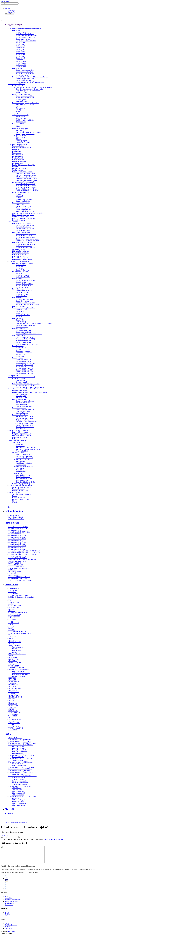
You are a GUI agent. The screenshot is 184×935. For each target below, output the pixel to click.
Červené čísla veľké (18, 757)
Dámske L (19, 197)
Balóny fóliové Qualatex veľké (25, 247)
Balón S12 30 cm (17, 297)
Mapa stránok (9, 905)
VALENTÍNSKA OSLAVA (17, 566)
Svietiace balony (21, 322)
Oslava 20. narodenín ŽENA (17, 535)
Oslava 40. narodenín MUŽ (16, 540)
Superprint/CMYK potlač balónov (26, 421)
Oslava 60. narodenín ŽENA (17, 549)
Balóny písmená (17, 68)
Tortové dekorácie (17, 647)
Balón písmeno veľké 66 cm (24, 72)
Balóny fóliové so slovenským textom (27, 239)
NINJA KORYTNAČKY (16, 668)
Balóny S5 (19, 268)
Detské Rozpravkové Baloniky (25, 325)
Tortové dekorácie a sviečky (20, 115)
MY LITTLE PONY (14, 662)
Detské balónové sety (18, 489)
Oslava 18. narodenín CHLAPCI (18, 530)
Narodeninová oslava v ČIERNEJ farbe (20, 772)
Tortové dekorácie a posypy (20, 459)
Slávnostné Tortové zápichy (24, 478)
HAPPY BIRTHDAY (15, 614)
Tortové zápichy (17, 473)
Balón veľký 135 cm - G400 (24, 372)
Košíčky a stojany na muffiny (21, 484)
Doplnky (15, 652)
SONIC (10, 702)
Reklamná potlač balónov (20, 415)
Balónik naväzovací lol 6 (23, 330)
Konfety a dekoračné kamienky (21, 94)
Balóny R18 (19, 316)
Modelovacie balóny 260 (23, 340)
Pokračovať (4, 835)
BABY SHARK (13, 593)
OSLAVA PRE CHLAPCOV (17, 558)
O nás (6, 896)
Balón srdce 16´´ (21, 354)
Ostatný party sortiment (23, 142)
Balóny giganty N (17, 358)
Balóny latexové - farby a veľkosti (18, 261)
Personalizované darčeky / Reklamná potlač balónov (24, 389)
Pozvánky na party (21, 141)
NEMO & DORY (13, 666)
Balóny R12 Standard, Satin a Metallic (27, 304)
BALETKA (12, 592)
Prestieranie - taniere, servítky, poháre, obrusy (26, 103)
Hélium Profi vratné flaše (16, 519)
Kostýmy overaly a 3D (19, 159)
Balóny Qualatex (17, 278)
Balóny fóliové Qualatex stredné (26, 237)
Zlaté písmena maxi (18, 795)
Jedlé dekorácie (20, 461)
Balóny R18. (20, 313)
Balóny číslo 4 (20, 47)
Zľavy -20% (8, 898)
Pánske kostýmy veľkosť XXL (25, 211)
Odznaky (15, 503)
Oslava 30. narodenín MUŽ (16, 537)
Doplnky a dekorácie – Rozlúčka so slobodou (30, 387)
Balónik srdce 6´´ (21, 347)
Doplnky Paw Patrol (18, 676)
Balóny (14, 649)
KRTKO (11, 626)
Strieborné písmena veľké (20, 783)
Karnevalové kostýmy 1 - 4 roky (26, 184)
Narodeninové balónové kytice (21, 487)
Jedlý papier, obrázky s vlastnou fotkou (28, 449)
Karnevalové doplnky (18, 220)
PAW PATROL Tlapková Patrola (18, 669)
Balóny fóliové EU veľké (24, 246)
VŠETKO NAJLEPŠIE (15, 728)
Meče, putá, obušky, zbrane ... (21, 216)
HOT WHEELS (13, 618)
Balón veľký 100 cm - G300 (24, 368)
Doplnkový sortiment (14, 492)
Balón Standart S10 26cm (20, 272)
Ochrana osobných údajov (13, 899)
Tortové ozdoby (21, 122)
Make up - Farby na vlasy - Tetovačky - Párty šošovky (28, 213)
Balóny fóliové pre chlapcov (20, 253)
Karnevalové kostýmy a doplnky (18, 144)
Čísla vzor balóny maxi (19, 803)
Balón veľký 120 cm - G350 (24, 370)
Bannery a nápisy (21, 92)
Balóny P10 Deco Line (23, 277)
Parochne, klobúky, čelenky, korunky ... (24, 218)
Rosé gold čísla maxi (18, 748)
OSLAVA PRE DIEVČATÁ (17, 556)
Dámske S (19, 194)
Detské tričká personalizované (25, 425)
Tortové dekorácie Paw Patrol (21, 673)
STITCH (11, 709)
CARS (10, 604)
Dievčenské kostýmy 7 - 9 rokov (26, 177)
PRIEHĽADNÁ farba (15, 738)
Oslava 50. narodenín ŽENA (17, 546)
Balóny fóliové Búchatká (23, 230)
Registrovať (12, 10)
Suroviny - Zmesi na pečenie (24, 458)
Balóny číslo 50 (21, 65)
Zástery (14, 501)
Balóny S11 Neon (21, 296)
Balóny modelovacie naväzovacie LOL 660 (29, 334)
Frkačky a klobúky (18, 123)
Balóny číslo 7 (20, 53)
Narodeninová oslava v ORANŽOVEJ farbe (22, 743)
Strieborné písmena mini (19, 781)
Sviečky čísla (20, 468)
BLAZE (11, 599)
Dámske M (19, 196)
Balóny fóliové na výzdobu (20, 258)
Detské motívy (20, 446)
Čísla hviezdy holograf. (19, 805)
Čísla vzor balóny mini (19, 800)
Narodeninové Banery (23, 403)
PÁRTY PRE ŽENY (14, 563)
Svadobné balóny (21, 380)
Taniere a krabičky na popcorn (25, 104)
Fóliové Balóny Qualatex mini (25, 228)
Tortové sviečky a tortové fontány (22, 466)
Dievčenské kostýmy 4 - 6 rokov (26, 175)
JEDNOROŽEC (13, 623)
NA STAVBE (12, 664)
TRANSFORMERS (14, 719)
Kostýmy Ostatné (17, 158)
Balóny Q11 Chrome (22, 287)
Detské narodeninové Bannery (25, 401)
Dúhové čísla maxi (18, 801)
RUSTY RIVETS (13, 692)
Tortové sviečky (21, 118)
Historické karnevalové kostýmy (22, 147)
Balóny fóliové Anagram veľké (25, 244)
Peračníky (15, 496)
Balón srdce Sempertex (23, 351)
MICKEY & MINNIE (15, 645)
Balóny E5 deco (21, 265)
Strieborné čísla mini (18, 777)
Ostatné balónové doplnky (20, 437)
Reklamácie (8, 928)
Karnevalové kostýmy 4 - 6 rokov (26, 185)
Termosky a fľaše (21, 397)
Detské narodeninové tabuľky (25, 409)
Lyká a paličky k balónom (20, 432)
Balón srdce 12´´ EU (22, 349)
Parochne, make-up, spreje (20, 128)
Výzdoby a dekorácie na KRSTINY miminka (22, 554)
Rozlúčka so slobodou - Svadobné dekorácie (21, 377)
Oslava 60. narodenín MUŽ (16, 547)
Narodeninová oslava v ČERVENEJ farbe (21, 755)
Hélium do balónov (14, 515)
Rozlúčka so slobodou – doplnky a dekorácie (25, 384)
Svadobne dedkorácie (18, 378)
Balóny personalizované (19, 390)
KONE (10, 624)
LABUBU (11, 630)
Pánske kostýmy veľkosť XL (25, 209)
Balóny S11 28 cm (17, 289)
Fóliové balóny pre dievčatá (20, 251)
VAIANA (11, 721)
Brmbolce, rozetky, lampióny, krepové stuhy (29, 89)
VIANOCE (12, 570)
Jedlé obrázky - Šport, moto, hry (26, 447)
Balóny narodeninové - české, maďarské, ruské (30, 82)
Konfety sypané (21, 99)
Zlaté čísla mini (16, 788)
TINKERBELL (13, 714)
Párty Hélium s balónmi (15, 517)
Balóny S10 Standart (22, 275)
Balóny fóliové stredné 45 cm (21, 232)
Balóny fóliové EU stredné (24, 235)
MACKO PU (12, 640)
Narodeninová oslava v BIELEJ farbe (19, 739)
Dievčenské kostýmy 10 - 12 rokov (26, 178)
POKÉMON (12, 686)
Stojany (18, 113)
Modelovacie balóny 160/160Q (25, 337)
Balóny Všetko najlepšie (23, 80)
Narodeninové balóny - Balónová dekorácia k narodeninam (30, 77)
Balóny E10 (19, 273)
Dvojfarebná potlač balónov (24, 418)
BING (10, 600)
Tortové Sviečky (21, 470)
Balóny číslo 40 (21, 63)
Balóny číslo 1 (20, 42)
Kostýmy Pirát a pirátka (19, 161)
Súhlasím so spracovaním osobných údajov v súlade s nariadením (33, 839)
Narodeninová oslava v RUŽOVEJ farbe (20, 745)
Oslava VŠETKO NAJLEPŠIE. (18, 578)
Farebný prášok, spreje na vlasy (25, 134)
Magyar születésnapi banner (24, 406)
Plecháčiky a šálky (21, 396)
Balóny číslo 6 (20, 51)
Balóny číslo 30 (21, 61)
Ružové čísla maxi (17, 753)
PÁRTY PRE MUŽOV (15, 565)
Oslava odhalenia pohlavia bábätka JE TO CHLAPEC (24, 551)
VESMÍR (11, 724)
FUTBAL (11, 611)
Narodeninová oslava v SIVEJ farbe (19, 770)
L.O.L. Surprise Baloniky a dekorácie (19, 633)
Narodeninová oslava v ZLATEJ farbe (20, 786)
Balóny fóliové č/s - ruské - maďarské (27, 241)
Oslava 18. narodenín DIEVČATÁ (19, 532)
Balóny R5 (19, 266)
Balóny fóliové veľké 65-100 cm (22, 242)
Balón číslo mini (21, 32)
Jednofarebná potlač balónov (24, 416)
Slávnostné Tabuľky (22, 413)
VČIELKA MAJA (14, 723)
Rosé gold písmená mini (19, 750)
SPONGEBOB (13, 705)
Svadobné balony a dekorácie (17, 561)
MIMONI (11, 655)
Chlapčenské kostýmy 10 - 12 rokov (27, 189)
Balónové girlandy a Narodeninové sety (20, 485)
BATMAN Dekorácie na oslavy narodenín (21, 597)
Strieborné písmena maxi (19, 784)
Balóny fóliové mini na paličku (21, 223)
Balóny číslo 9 (20, 56)
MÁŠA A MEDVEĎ (14, 642)
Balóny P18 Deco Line (23, 315)
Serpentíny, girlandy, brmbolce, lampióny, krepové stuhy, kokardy (32, 87)
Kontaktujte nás (9, 903)
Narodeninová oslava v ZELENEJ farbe (20, 758)
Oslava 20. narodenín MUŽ (16, 534)
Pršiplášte (15, 166)
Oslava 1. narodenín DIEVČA (17, 528)
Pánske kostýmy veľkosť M (24, 206)
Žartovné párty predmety (19, 135)
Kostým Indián (16, 149)
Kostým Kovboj (17, 153)
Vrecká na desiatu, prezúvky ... (21, 494)
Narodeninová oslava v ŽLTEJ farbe (19, 741)
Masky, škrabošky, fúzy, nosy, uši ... (23, 215)
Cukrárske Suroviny (18, 453)
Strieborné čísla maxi (18, 779)
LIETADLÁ (12, 636)
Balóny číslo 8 (20, 54)
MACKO (11, 638)
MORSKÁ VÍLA (13, 659)
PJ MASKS (12, 683)
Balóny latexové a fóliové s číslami (26, 35)
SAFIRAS (11, 693)
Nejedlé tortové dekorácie (24, 463)
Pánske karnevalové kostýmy (21, 203)
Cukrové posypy (21, 465)
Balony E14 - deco (22, 309)
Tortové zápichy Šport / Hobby (25, 482)
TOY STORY (12, 717)
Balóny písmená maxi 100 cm (25, 73)
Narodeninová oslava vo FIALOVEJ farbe (21, 767)
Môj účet (7, 923)
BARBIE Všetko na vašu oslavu (18, 595)
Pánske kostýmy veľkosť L (24, 208)
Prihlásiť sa (11, 12)
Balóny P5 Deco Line (22, 270)
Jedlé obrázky (16, 442)
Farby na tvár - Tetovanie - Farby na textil (28, 132)
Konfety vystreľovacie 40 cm (25, 96)
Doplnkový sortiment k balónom (18, 430)
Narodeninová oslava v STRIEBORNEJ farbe (22, 776)
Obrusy (18, 106)
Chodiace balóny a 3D (19, 249)
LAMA (10, 628)
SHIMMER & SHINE (15, 697)
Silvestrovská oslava (14, 571)
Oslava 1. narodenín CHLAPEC (18, 527)
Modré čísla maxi (17, 764)
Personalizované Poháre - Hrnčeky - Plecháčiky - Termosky (30, 392)
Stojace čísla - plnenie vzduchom (26, 41)
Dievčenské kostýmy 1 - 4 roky (25, 173)
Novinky (7, 914)
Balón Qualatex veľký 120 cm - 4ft (26, 363)
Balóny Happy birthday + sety (25, 78)
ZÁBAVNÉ (12, 573)
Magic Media (11, 931)
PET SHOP (12, 680)
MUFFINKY (12, 661)
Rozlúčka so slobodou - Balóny (25, 385)
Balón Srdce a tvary (18, 346)
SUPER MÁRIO (13, 695)
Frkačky (18, 125)
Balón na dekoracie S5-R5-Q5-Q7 (22, 263)
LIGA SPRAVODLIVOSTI (17, 631)
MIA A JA (11, 643)
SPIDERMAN (12, 704)
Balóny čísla (16, 30)
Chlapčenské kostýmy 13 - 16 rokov (27, 191)
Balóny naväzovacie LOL (20, 328)
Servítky (18, 110)
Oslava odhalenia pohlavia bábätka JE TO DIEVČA (24, 552)
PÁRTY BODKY (13, 575)
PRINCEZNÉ (12, 690)
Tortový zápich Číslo (22, 480)
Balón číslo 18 (20, 60)
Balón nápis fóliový (22, 75)
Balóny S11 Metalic (22, 294)
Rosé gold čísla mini (18, 746)
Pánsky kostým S (21, 204)
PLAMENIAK (13, 685)
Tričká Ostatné (20, 428)
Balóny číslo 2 (20, 44)
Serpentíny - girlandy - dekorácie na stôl (28, 91)
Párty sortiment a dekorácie (16, 84)
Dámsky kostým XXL (23, 201)
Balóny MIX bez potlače (19, 306)
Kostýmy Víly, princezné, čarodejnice (23, 165)
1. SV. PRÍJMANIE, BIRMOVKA (19, 577)
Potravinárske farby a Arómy (25, 456)
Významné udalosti (22, 451)
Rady (6, 916)
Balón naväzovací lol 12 (23, 332)
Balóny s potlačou (17, 318)
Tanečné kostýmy (17, 170)
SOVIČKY (11, 700)
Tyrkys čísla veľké (17, 760)
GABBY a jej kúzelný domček (17, 612)
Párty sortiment (16, 650)
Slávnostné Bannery (22, 404)
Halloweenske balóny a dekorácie (18, 568)
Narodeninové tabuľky (23, 411)
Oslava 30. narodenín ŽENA (17, 539)
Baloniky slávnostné (22, 327)
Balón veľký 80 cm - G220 (24, 365)
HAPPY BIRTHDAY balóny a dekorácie (21, 580)
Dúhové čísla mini (17, 798)
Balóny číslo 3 (20, 46)
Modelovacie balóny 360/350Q (25, 339)
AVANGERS (12, 590)
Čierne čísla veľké (17, 774)
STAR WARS (12, 707)
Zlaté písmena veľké (18, 793)
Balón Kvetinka (21, 282)
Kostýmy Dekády (17, 156)
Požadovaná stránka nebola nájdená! (16, 823)
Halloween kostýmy (18, 146)
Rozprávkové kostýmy (19, 168)
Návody (7, 912)
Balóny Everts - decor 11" (24, 290)
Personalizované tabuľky (19, 408)
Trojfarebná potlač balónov (24, 420)
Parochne (19, 130)
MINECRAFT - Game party (17, 654)
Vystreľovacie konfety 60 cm (25, 97)
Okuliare (18, 139)
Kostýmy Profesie (17, 163)
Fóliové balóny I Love (19, 256)
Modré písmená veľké (19, 765)
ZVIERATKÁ (12, 730)
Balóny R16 (19, 311)
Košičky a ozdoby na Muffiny (25, 120)
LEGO (10, 635)
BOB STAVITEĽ (13, 602)
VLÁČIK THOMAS (14, 726)
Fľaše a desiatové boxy (19, 497)
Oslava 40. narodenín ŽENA (17, 542)
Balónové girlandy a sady (20, 490)
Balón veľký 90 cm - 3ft (23, 361)
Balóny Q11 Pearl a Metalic (24, 284)
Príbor (18, 111)
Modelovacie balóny (18, 335)
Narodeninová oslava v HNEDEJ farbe (20, 769)
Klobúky (18, 127)
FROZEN (11, 609)
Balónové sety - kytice (23, 39)
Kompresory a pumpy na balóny (22, 434)
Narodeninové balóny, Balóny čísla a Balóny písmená (24, 28)
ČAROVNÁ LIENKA (15, 605)
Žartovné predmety (22, 137)
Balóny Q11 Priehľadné (23, 285)
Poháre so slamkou (22, 394)
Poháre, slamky (20, 108)
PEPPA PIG (12, 678)
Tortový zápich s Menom (23, 475)
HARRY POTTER (14, 616)
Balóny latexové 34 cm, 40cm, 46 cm (23, 308)
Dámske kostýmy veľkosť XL (25, 199)
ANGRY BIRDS (13, 588)
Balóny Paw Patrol (18, 671)
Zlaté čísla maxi (17, 789)
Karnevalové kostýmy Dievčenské (22, 172)
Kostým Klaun (16, 151)
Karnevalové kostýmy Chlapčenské (23, 182)
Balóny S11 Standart (22, 292)
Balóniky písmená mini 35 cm (25, 70)
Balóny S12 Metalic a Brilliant (25, 303)
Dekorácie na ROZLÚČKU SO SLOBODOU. (22, 559)
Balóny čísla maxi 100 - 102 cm (25, 37)
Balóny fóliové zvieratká (19, 254)
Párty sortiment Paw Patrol (20, 674)
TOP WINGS (12, 716)
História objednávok (11, 925)
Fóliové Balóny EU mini (23, 227)
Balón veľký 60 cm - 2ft (23, 359)
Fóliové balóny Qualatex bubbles (22, 259)
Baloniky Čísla (20, 320)
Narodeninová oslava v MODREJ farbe (20, 762)
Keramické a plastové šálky (20, 499)
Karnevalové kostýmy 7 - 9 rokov (26, 187)
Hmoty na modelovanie (23, 454)
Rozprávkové (20, 444)
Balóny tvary (20, 356)
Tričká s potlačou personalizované (22, 423)
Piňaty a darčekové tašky (19, 85)
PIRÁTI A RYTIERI (14, 681)
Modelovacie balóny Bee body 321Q (27, 344)
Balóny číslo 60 (21, 66)
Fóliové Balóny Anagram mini (25, 225)
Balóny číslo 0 (20, 58)
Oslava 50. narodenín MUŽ (16, 544)
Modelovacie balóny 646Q (24, 342)
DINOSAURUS (13, 607)
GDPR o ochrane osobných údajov (53, 839)
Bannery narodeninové (19, 399)
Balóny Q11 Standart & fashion (25, 280)
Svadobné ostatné (21, 382)
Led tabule (15, 439)
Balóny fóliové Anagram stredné (26, 234)
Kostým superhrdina (18, 154)
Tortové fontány (21, 116)
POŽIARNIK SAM (14, 688)
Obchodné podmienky (11, 901)
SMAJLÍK (11, 699)
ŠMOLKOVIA (13, 711)
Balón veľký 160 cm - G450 (24, 373)
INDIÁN (11, 621)
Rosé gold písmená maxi (19, 751)
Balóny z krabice (13, 375)
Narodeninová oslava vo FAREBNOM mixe (22, 796)
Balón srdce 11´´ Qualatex (24, 353)
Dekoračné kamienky (22, 101)
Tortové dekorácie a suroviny (17, 440)
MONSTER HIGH (14, 657)
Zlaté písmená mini (18, 791)
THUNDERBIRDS (14, 712)
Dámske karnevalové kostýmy (21, 192)
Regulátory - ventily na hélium (21, 435)
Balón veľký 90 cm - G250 (24, 366)
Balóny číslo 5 (20, 49)
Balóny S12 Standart (22, 301)
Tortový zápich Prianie (23, 477)
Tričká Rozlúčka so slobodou (25, 427)
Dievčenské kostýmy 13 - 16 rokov (26, 180)
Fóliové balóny (13, 222)
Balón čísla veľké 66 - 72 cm (25, 34)
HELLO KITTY (13, 619)
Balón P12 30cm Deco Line (24, 299)
